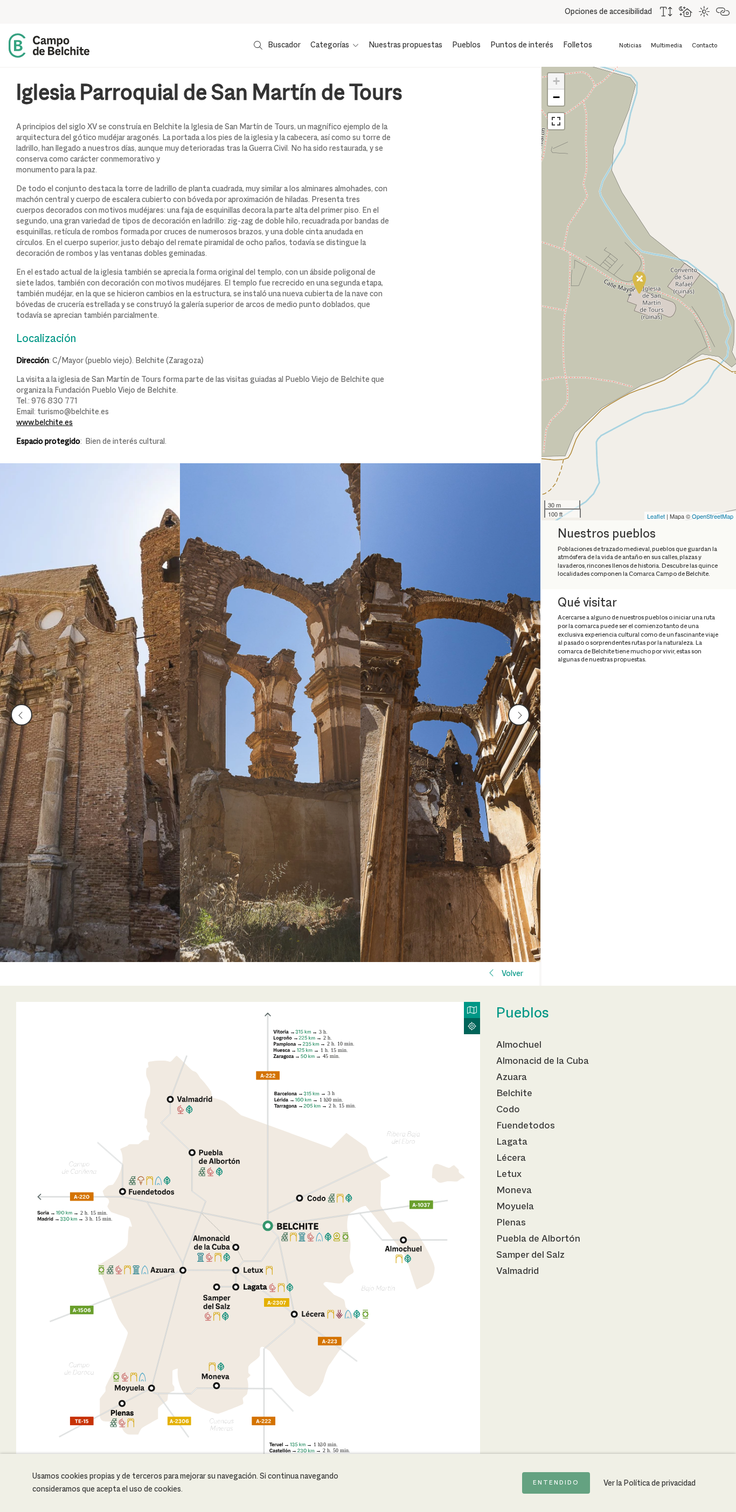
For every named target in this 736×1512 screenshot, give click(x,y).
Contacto (704, 46)
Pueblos (466, 45)
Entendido (556, 1483)
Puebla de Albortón (538, 1239)
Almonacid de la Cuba (542, 1061)
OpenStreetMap (712, 516)
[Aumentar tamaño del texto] (666, 11)
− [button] (556, 97)
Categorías (329, 45)
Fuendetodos (525, 1125)
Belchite (514, 1093)
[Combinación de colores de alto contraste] (705, 11)
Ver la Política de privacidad (649, 1483)
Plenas (511, 1222)
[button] (556, 121)
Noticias (630, 46)
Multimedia (666, 46)
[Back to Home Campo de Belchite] (49, 45)
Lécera (511, 1158)
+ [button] (556, 81)
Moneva (514, 1190)
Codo (508, 1109)
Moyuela (515, 1206)
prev (22, 715)
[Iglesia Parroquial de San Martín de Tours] (90, 712)
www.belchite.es (44, 423)
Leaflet (656, 516)
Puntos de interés (521, 45)
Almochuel (518, 1045)
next (519, 715)
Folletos (577, 45)
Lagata (511, 1142)
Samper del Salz (530, 1255)
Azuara (511, 1077)
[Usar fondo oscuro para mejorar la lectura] (686, 11)
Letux (509, 1174)
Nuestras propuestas (405, 45)
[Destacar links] (723, 11)
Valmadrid (517, 1271)
